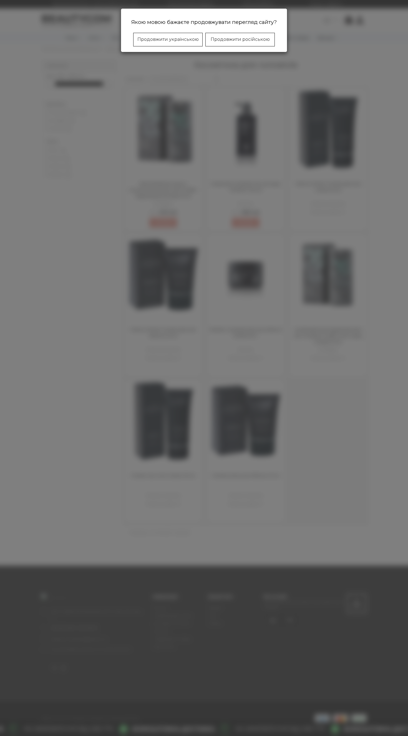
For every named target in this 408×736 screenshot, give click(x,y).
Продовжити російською (240, 39)
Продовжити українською (168, 39)
